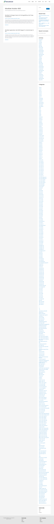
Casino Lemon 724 (41, 352)
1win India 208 (41, 190)
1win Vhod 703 (41, 296)
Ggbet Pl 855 (41, 373)
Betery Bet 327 (41, 329)
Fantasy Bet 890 (41, 366)
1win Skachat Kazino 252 (42, 285)
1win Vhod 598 (41, 293)
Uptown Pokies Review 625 (43, 485)
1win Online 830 (41, 242)
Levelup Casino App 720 (42, 424)
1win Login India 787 (41, 221)
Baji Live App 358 (41, 320)
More (46, 1)
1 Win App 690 (41, 98)
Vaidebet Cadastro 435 (42, 488)
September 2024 (41, 70)
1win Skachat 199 (41, 268)
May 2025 (40, 59)
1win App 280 (41, 123)
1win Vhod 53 (41, 292)
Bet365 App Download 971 (42, 325)
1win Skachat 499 (41, 272)
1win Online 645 (41, 241)
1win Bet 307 (40, 146)
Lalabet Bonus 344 (41, 402)
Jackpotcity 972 (41, 389)
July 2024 (40, 73)
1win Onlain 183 (41, 226)
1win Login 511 (41, 209)
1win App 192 (40, 119)
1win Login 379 (41, 205)
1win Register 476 (41, 248)
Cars (36, 1)
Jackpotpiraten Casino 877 (43, 390)
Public (40, 456)
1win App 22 (40, 122)
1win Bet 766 (40, 154)
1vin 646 (40, 115)
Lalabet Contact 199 (42, 404)
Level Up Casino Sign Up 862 (43, 420)
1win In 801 (40, 189)
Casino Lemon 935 (41, 354)
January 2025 (41, 65)
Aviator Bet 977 (41, 316)
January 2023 (41, 74)
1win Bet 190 (40, 145)
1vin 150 (40, 107)
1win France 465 (41, 186)
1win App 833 (41, 133)
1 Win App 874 (41, 99)
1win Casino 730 (41, 175)
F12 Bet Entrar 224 (41, 365)
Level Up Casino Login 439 (42, 416)
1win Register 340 (41, 246)
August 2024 (40, 71)
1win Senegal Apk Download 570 (43, 262)
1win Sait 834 (41, 257)
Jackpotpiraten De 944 (42, 392)
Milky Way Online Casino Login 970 (44, 437)
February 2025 (41, 63)
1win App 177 (40, 118)
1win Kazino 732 (41, 197)
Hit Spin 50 (40, 377)
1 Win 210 (40, 90)
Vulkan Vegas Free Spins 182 (43, 489)
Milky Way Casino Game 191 (43, 434)
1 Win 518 (40, 94)
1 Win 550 (40, 95)
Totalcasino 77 (41, 481)
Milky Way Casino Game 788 (43, 436)
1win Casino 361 (41, 161)
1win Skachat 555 (41, 273)
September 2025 (41, 54)
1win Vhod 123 (41, 288)
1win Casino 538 (41, 169)
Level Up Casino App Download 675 (44, 413)
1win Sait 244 (41, 253)
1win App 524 (41, 130)
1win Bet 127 (40, 142)
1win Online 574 (41, 240)
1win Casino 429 (41, 165)
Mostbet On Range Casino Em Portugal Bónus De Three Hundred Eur (19, 16)
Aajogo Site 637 (41, 312)
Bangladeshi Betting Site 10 (43, 321)
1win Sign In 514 (41, 265)
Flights (33, 1)
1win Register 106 (41, 245)
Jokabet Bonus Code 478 (42, 393)
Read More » (7, 24)
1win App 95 (40, 134)
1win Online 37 (41, 238)
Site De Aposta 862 (41, 465)
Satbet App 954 (41, 460)
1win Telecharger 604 (42, 286)
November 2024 (41, 67)
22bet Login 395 (41, 304)
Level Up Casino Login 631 (42, 417)
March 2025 (40, 62)
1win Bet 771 (40, 155)
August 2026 (40, 39)
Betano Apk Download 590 (43, 328)
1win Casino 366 (41, 162)
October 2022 (41, 77)
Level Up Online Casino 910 (43, 422)
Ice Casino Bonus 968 (42, 385)
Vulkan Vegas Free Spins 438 (43, 491)
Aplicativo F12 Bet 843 (42, 313)
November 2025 (41, 51)
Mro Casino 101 (41, 441)
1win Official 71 (41, 222)
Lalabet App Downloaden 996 (43, 401)
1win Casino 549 (41, 170)
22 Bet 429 (40, 300)
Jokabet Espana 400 (42, 394)
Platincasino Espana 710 (42, 453)
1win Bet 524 (40, 149)
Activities (39, 1)
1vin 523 (40, 111)
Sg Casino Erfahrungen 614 (43, 461)
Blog (49, 1)
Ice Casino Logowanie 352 (42, 386)
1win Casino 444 (41, 166)
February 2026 (41, 47)
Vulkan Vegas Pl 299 (42, 493)
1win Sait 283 (40, 254)
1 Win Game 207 (41, 103)
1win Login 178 (41, 202)
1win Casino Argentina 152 (42, 177)
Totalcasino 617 (41, 480)
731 (39, 308)
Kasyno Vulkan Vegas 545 (42, 397)
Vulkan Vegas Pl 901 (42, 495)
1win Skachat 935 (41, 282)
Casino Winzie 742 (41, 355)
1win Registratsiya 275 (42, 250)
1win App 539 (41, 131)
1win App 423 (41, 127)
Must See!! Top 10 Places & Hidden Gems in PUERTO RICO (44, 26)
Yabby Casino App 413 (42, 501)
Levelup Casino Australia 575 (43, 425)
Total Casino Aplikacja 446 (43, 477)
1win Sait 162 (40, 252)
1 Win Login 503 (41, 106)
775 (39, 309)
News (39, 444)
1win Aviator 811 (41, 139)
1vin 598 (40, 114)
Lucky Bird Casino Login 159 (43, 432)
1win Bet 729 (40, 153)
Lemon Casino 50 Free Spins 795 (43, 405)
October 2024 (41, 69)
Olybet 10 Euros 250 (41, 445)
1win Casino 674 (41, 173)
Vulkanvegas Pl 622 (41, 497)
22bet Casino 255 (41, 301)
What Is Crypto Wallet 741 (42, 500)
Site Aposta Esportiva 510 (42, 464)
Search (40, 7)
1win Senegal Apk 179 (42, 261)
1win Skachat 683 (41, 277)
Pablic (40, 449)
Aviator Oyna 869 (41, 317)
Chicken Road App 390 (42, 359)
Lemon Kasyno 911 (41, 412)
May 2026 (40, 43)
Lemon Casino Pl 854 (42, 410)
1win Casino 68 (41, 174)
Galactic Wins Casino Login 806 (43, 369)
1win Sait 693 (41, 256)
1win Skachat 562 (41, 274)
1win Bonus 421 (41, 159)
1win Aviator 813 (41, 141)
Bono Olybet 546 (41, 345)
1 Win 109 (40, 87)
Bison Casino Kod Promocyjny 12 (43, 336)
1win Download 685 (41, 185)
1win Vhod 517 (41, 290)
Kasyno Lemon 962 (41, 396)
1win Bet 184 (40, 143)
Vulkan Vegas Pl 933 (42, 496)
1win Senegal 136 (41, 258)
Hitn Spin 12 (40, 378)
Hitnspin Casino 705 (42, 381)
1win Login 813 (41, 218)
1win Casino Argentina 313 (42, 178)
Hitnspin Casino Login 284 (42, 382)
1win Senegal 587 (41, 260)
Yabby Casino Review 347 (42, 503)
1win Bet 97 (40, 158)
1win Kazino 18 (41, 193)
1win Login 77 (41, 217)
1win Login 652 (41, 214)
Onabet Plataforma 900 (42, 448)
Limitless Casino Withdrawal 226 (43, 428)
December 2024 (41, 66)
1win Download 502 (41, 183)
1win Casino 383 (41, 163)
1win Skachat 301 (41, 269)
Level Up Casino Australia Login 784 (44, 414)
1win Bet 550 (40, 150)
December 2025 (41, 50)
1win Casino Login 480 (42, 179)
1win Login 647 (41, 213)
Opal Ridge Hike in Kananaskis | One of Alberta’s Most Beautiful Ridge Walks (44, 21)
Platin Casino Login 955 (42, 452)
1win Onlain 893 (41, 233)
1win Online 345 (41, 237)
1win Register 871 (41, 249)
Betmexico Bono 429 (42, 332)
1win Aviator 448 (41, 138)
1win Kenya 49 (41, 198)
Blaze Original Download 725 (43, 341)
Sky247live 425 (41, 468)
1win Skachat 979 (41, 284)
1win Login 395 (41, 206)
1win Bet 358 (40, 147)
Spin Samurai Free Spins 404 (43, 473)
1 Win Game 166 (41, 102)
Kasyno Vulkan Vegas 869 (42, 398)
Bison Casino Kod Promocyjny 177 (44, 337)
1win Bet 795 (40, 157)
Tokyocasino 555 (41, 476)
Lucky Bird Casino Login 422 (43, 433)
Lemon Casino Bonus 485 (42, 406)
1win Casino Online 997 (42, 182)
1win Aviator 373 (41, 137)
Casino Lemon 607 (41, 351)
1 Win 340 (40, 91)
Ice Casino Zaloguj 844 (42, 388)
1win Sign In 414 (41, 264)
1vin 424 (40, 110)
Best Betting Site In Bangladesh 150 (44, 324)
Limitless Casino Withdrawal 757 (43, 429)
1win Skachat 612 (41, 276)
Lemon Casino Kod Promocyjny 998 (44, 408)
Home (29, 1)
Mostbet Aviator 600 (14, 18)
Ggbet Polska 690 (41, 374)
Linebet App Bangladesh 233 (43, 430)
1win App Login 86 (41, 135)
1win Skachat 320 (41, 270)
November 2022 (41, 75)
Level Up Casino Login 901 (42, 418)
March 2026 (40, 46)
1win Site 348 (41, 266)
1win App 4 (40, 126)
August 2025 (40, 55)
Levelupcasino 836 (41, 426)
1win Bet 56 (40, 151)
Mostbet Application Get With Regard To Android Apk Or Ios (19, 30)
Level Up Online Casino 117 (42, 421)
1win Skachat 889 (41, 281)
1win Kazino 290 (41, 194)
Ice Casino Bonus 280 (42, 384)
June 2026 (40, 42)
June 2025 (40, 58)
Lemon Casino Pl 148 (42, 409)
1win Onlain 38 (41, 230)
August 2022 (40, 79)
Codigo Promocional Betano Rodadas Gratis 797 (43, 362)
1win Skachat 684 (41, 278)
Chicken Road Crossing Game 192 (44, 360)
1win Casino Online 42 (42, 181)
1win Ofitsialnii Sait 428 (42, 225)
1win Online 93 (41, 244)
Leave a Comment (8, 18)
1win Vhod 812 (41, 297)
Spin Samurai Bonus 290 (42, 469)
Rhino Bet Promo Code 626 (43, 457)
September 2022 (41, 78)
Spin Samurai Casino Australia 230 (44, 472)
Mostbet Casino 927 (42, 440)
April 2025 (40, 61)
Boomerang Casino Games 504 (43, 346)
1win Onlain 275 (41, 229)
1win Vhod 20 (41, 289)
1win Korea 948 (41, 201)
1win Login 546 (41, 210)
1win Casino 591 (41, 171)
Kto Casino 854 (41, 400)
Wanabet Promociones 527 (43, 499)
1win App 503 (41, 129)
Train (43, 1)
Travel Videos (41, 484)
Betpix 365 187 (41, 333)
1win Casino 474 (41, 167)
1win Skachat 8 (41, 280)
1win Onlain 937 (41, 234)
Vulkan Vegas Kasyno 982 (42, 492)
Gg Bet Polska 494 (41, 370)
